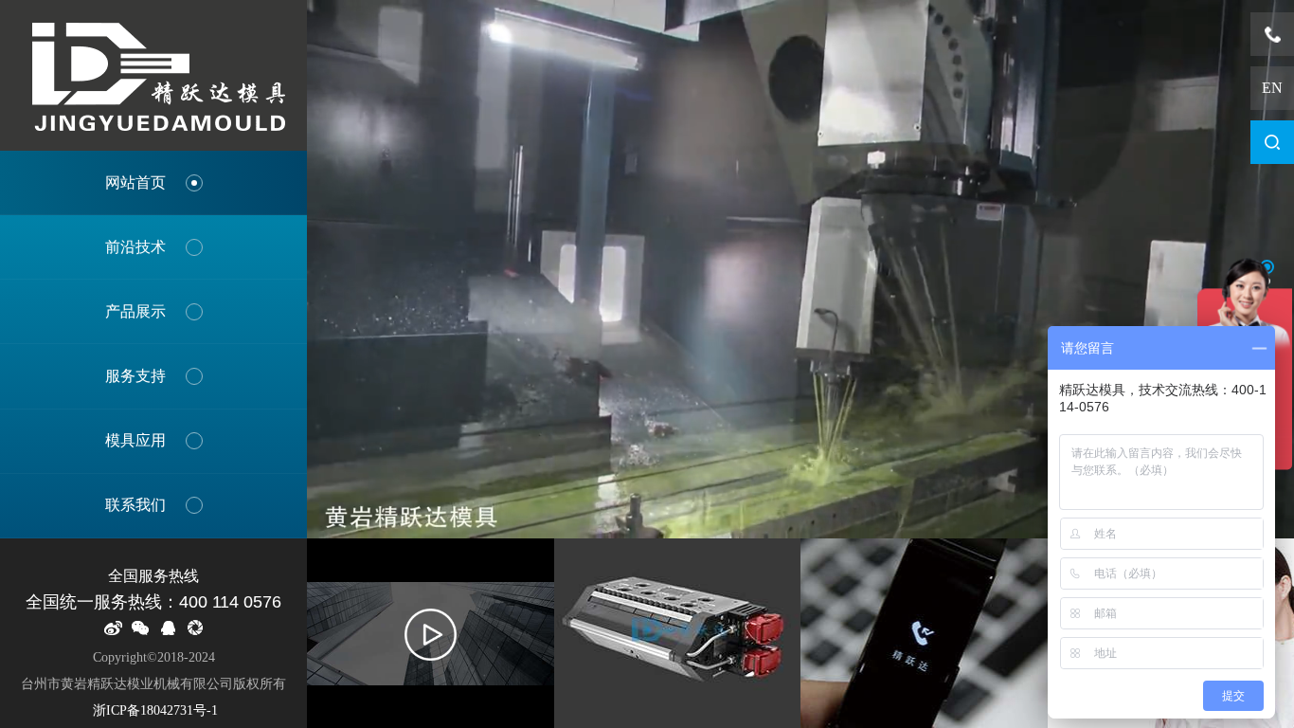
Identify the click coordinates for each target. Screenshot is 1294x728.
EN (1272, 88)
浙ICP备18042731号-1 (153, 710)
